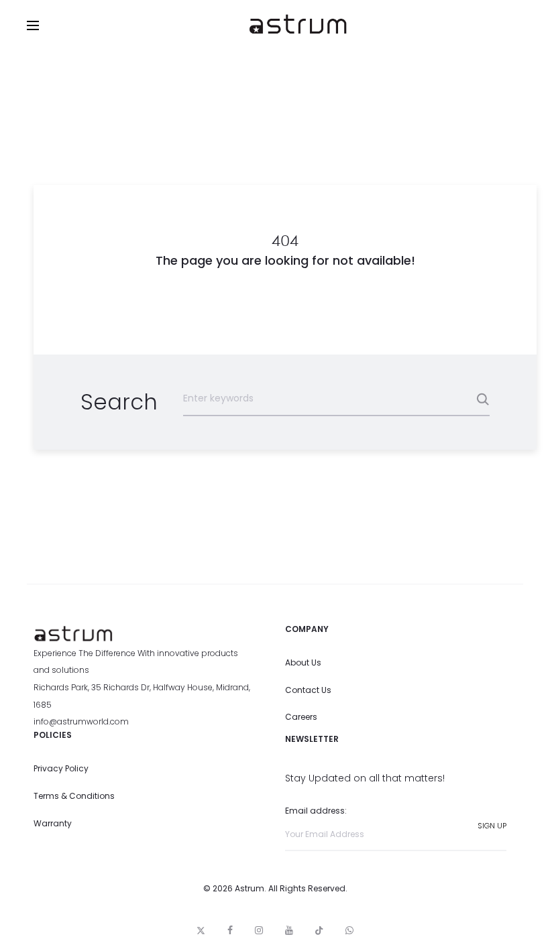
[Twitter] (201, 930)
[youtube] (289, 930)
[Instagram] (259, 930)
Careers (301, 716)
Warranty (53, 823)
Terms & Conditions (74, 796)
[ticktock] (319, 930)
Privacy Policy (61, 768)
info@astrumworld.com (81, 721)
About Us (303, 662)
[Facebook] (230, 930)
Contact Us (308, 690)
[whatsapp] (349, 930)
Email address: (316, 810)
